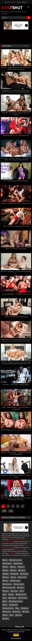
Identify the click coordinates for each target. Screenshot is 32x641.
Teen (3, 547)
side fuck (25, 608)
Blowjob (14, 570)
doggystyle (15, 573)
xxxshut (6, 618)
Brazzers (10, 539)
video (5, 615)
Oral (5, 601)
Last (11, 511)
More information (16, 638)
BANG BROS (18, 563)
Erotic (14, 577)
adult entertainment (16, 560)
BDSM (6, 566)
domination (25, 573)
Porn (5, 604)
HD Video (15, 591)
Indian (11, 594)
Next (4, 511)
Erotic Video (23, 577)
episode (6, 577)
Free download (19, 584)
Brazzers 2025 (18, 549)
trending (26, 611)
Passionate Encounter (16, 601)
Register (24, 2)
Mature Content (22, 594)
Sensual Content (8, 608)
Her (23, 591)
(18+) (6, 547)
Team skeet (7, 611)
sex (18, 608)
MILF (25, 545)
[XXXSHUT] (13, 7)
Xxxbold (19, 615)
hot (5, 594)
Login (18, 2)
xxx (12, 615)
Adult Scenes (7, 563)
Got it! (16, 635)
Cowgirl (6, 573)
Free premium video (9, 587)
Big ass (14, 566)
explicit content (16, 580)
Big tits (6, 570)
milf (5, 597)
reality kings (14, 604)
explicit (6, 580)
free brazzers (7, 584)
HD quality (11, 553)
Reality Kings (17, 539)
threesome (17, 611)
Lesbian (11, 547)
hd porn (6, 591)
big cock (22, 566)
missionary (13, 597)
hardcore (21, 587)
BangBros (10, 541)
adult (5, 560)
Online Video (23, 597)
